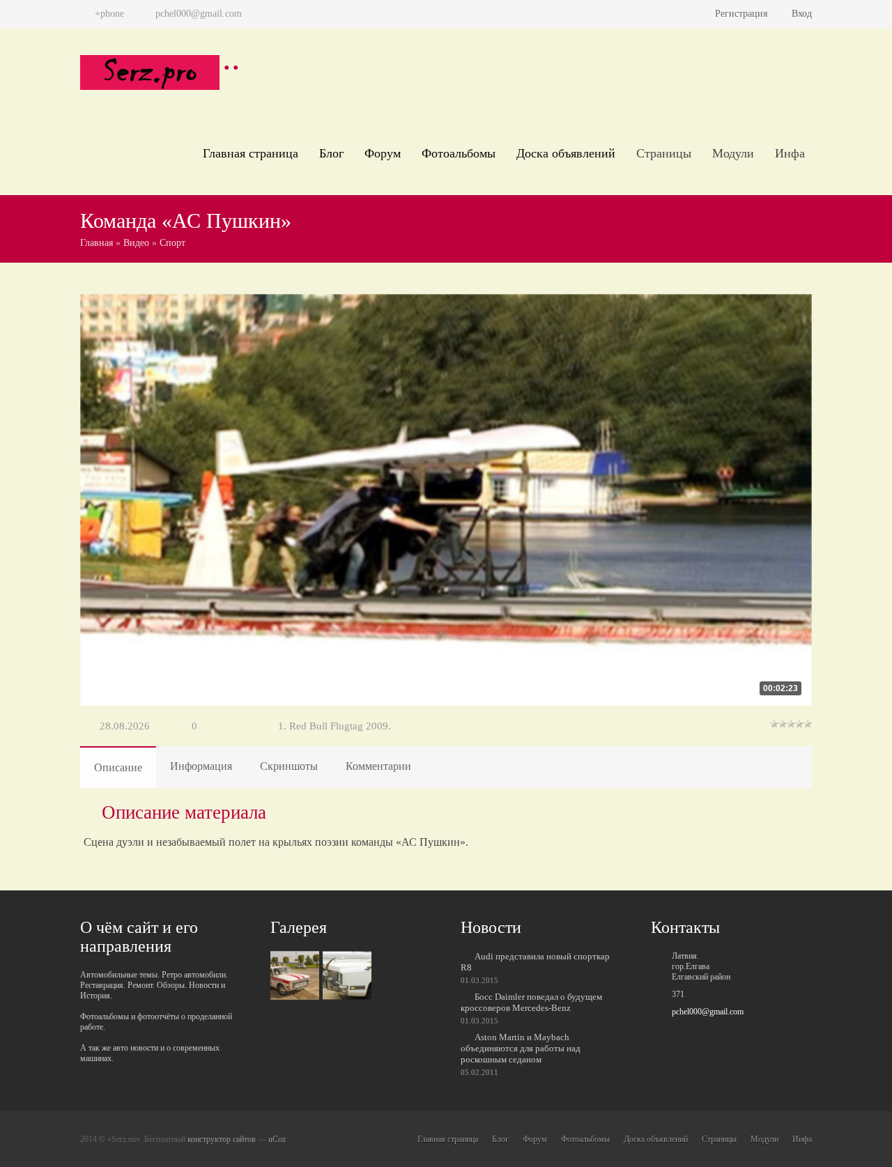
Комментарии (378, 766)
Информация (201, 766)
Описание (118, 767)
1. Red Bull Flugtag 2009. (334, 726)
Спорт (172, 243)
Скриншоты (289, 766)
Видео (136, 243)
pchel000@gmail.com (708, 1012)
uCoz (277, 1139)
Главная (96, 243)
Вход (802, 13)
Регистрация (741, 13)
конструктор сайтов (221, 1139)
